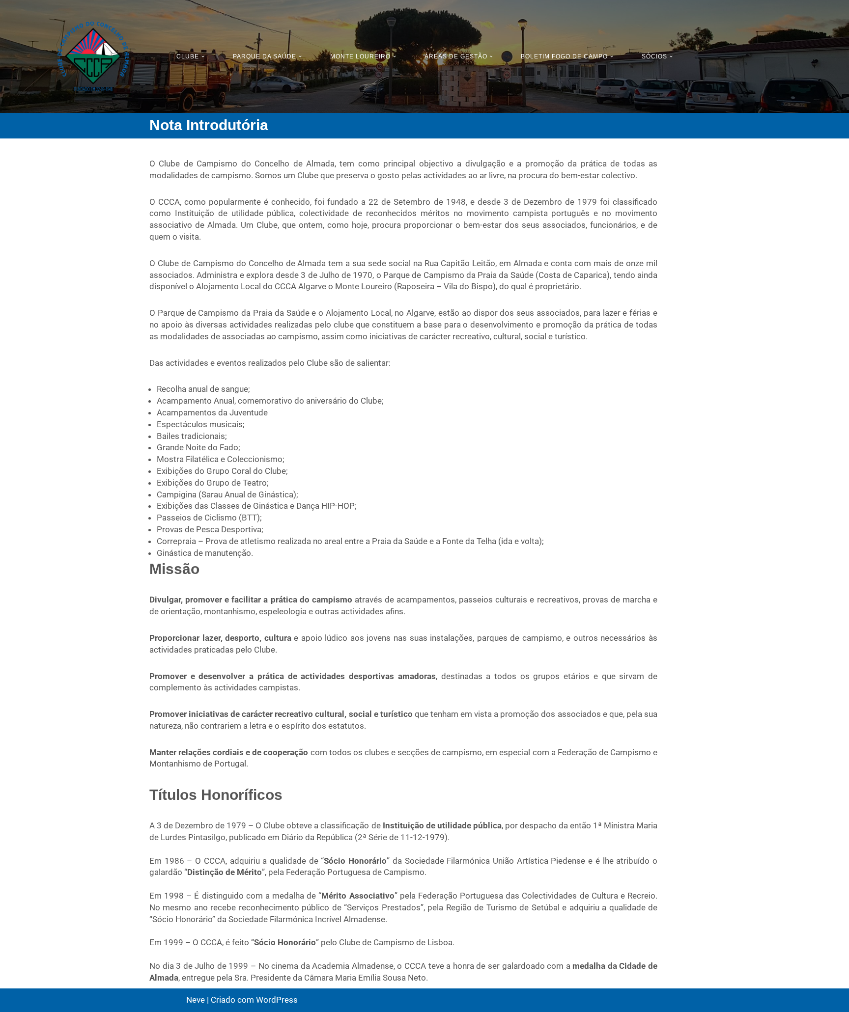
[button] (202, 56)
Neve (195, 1000)
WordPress (277, 1000)
